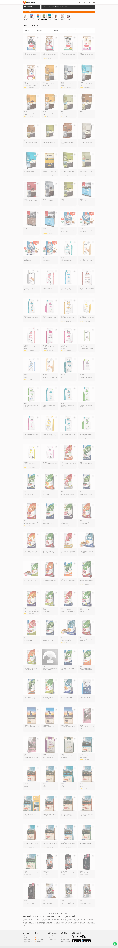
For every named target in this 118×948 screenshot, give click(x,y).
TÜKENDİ (36, 61)
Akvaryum (58, 6)
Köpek (44, 6)
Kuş (53, 6)
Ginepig (64, 6)
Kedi (49, 6)
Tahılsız (29, 11)
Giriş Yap (83, 2)
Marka (56, 30)
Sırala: (27, 30)
